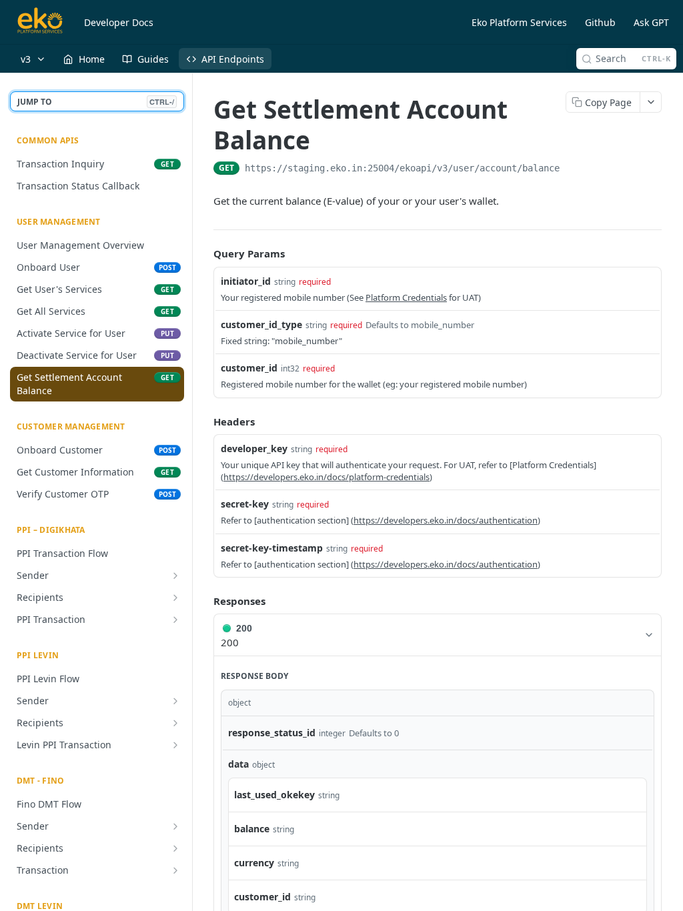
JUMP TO (95, 101)
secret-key (245, 504)
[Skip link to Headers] (204, 421)
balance (251, 828)
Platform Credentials (406, 297)
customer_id (249, 367)
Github (600, 22)
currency (254, 862)
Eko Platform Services (519, 22)
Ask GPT (651, 22)
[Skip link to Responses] (204, 601)
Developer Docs (118, 22)
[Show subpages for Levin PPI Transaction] (175, 745)
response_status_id (271, 732)
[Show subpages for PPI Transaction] (175, 619)
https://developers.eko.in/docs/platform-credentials (326, 477)
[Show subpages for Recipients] (175, 597)
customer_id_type (261, 324)
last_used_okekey (274, 794)
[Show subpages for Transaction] (175, 870)
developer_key (254, 448)
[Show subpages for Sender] (175, 575)
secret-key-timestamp (272, 548)
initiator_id (246, 281)
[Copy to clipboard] (573, 169)
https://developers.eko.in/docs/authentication (446, 520)
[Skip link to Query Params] (204, 253)
